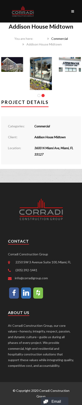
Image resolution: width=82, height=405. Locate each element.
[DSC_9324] (70, 60)
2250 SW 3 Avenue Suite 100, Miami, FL (43, 262)
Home (40, 38)
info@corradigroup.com (31, 278)
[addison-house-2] (12, 60)
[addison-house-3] (41, 60)
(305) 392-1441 (26, 270)
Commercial (59, 38)
